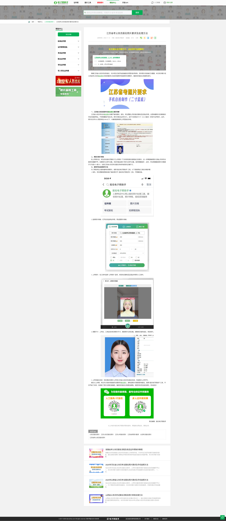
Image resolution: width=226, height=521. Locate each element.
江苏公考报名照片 (120, 434)
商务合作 (164, 519)
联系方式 (155, 519)
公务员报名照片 (49, 22)
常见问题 (68, 34)
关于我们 (147, 519)
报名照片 (101, 76)
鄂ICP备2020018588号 (92, 519)
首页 (33, 22)
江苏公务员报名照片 (107, 434)
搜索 (137, 12)
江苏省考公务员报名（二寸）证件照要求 (107, 58)
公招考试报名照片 (145, 434)
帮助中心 (40, 22)
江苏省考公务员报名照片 (97, 437)
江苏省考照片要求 (133, 434)
